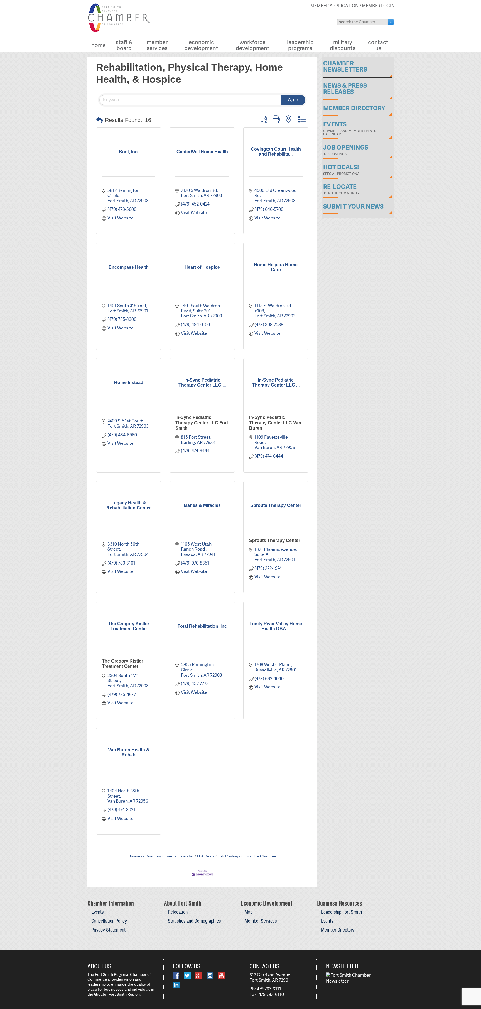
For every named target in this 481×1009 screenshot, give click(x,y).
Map (248, 911)
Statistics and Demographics (194, 920)
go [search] (295, 99)
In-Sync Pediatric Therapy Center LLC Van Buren (275, 422)
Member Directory (337, 929)
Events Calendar (179, 856)
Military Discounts (342, 45)
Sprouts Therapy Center (274, 540)
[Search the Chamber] (391, 22)
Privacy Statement (108, 929)
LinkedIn (176, 985)
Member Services (157, 45)
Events (97, 911)
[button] (99, 120)
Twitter (187, 975)
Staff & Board (124, 45)
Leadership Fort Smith (341, 911)
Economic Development (201, 45)
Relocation (178, 911)
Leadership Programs (300, 45)
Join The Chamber (260, 856)
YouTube (221, 975)
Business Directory (144, 856)
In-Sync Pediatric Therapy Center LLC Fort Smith (201, 422)
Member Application (334, 6)
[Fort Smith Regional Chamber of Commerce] (119, 31)
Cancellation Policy (109, 920)
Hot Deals (205, 856)
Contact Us (378, 45)
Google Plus (198, 975)
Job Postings (229, 856)
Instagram (210, 975)
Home (98, 44)
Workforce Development (252, 45)
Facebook (176, 975)
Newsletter (342, 966)
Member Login (378, 6)
